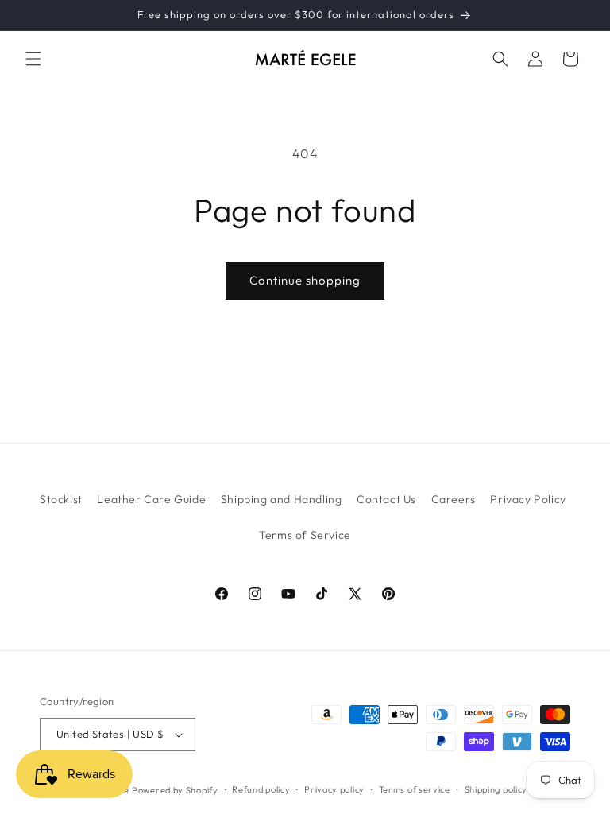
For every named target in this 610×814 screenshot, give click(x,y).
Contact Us (386, 499)
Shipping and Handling (281, 499)
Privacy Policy (528, 499)
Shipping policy (496, 789)
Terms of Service (305, 535)
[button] (33, 58)
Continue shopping (305, 280)
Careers (453, 499)
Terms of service (414, 789)
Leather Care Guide (151, 499)
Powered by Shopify (175, 790)
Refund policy (261, 789)
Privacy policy (334, 789)
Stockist (61, 499)
